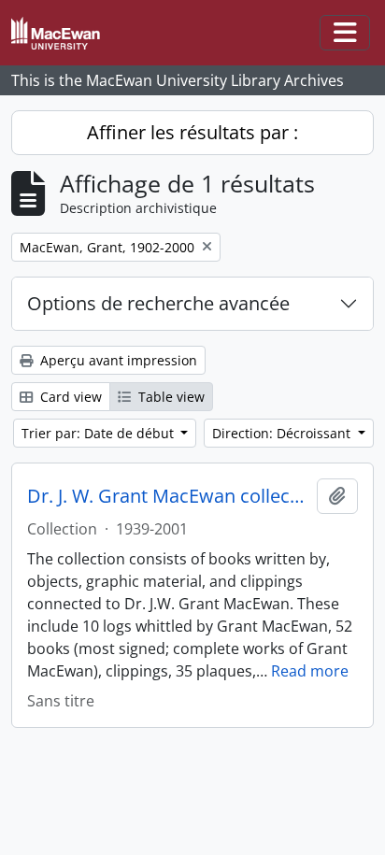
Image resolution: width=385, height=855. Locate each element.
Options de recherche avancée (158, 303)
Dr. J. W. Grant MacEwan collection (168, 496)
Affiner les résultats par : (192, 132)
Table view (170, 397)
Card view (69, 397)
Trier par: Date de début (99, 433)
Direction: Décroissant (283, 433)
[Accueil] (63, 33)
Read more (310, 671)
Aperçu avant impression (116, 360)
